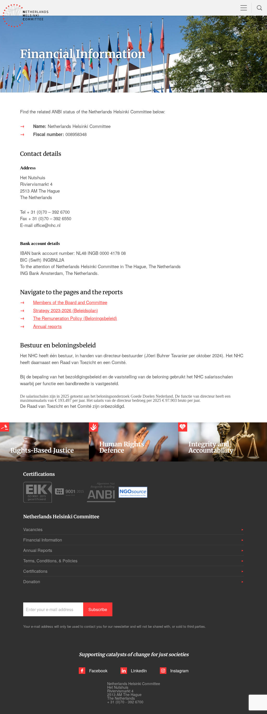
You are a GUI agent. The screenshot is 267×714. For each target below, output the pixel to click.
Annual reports (47, 326)
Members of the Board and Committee (70, 302)
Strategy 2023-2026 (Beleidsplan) (65, 310)
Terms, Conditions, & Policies (50, 561)
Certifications (35, 571)
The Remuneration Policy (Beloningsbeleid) (75, 318)
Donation (31, 581)
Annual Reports (37, 550)
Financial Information (42, 540)
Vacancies (33, 529)
